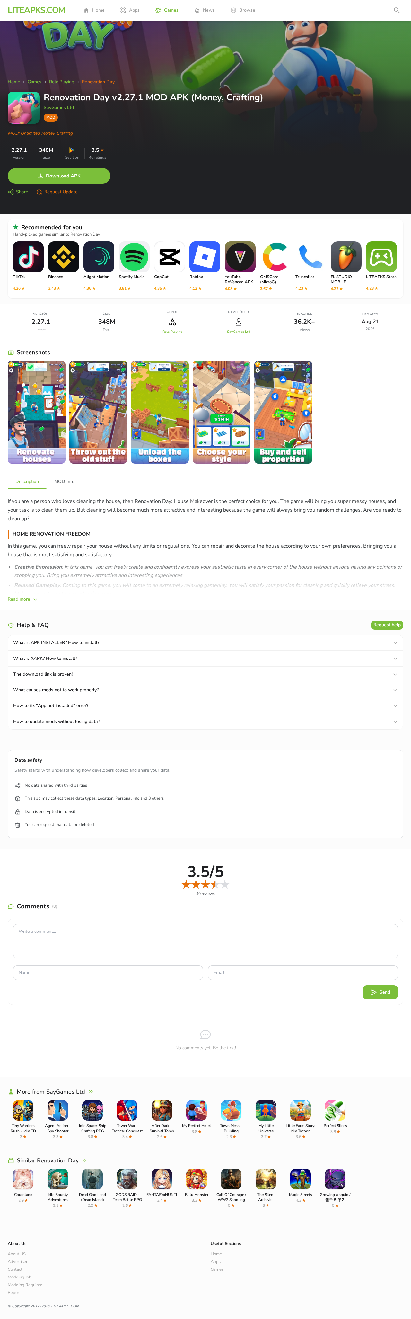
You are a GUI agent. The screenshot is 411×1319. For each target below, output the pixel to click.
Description (27, 481)
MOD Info (64, 481)
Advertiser (18, 1262)
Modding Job (19, 1277)
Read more (19, 599)
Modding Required (25, 1285)
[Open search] (396, 10)
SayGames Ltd (59, 108)
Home (98, 10)
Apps (134, 10)
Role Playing (172, 331)
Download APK (63, 176)
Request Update (61, 192)
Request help (387, 625)
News (209, 10)
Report (14, 1293)
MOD (50, 117)
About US (17, 1254)
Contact (15, 1269)
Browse (247, 10)
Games (171, 10)
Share (22, 192)
